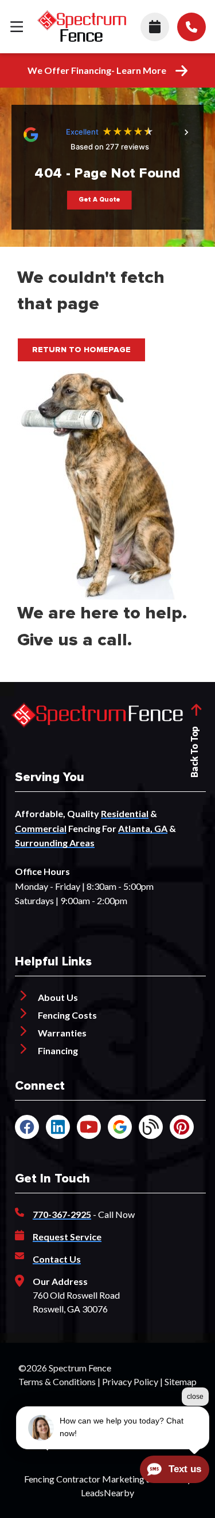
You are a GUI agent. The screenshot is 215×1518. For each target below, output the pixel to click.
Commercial (41, 828)
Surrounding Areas (55, 842)
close (195, 1397)
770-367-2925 (62, 1214)
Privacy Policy (130, 1381)
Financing (58, 1050)
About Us (58, 997)
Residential (124, 813)
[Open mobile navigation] (16, 26)
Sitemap (181, 1381)
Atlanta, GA (142, 828)
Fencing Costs (67, 1015)
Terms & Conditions (57, 1381)
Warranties (62, 1032)
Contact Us (57, 1258)
